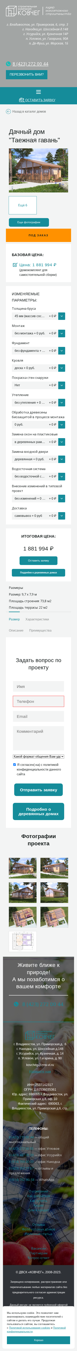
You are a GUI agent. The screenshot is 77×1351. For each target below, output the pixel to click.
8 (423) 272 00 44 (21, 1137)
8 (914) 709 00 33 (21, 1162)
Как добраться (38, 1196)
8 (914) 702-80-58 (21, 1180)
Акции (38, 1205)
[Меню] (38, 92)
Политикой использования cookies (29, 1327)
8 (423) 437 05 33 (21, 1155)
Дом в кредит (38, 1210)
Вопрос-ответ (39, 1258)
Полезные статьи (38, 1234)
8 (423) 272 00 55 (21, 1148)
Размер (14, 619)
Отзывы (38, 1224)
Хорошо (38, 1340)
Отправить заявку (38, 790)
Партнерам (38, 1253)
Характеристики (37, 619)
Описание (16, 630)
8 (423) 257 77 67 (21, 1168)
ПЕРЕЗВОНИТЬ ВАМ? (27, 74)
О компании (38, 1191)
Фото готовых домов (38, 1229)
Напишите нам (40, 1071)
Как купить (38, 1200)
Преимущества (40, 630)
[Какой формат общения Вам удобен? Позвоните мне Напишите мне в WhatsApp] (38, 756)
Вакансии (38, 1248)
